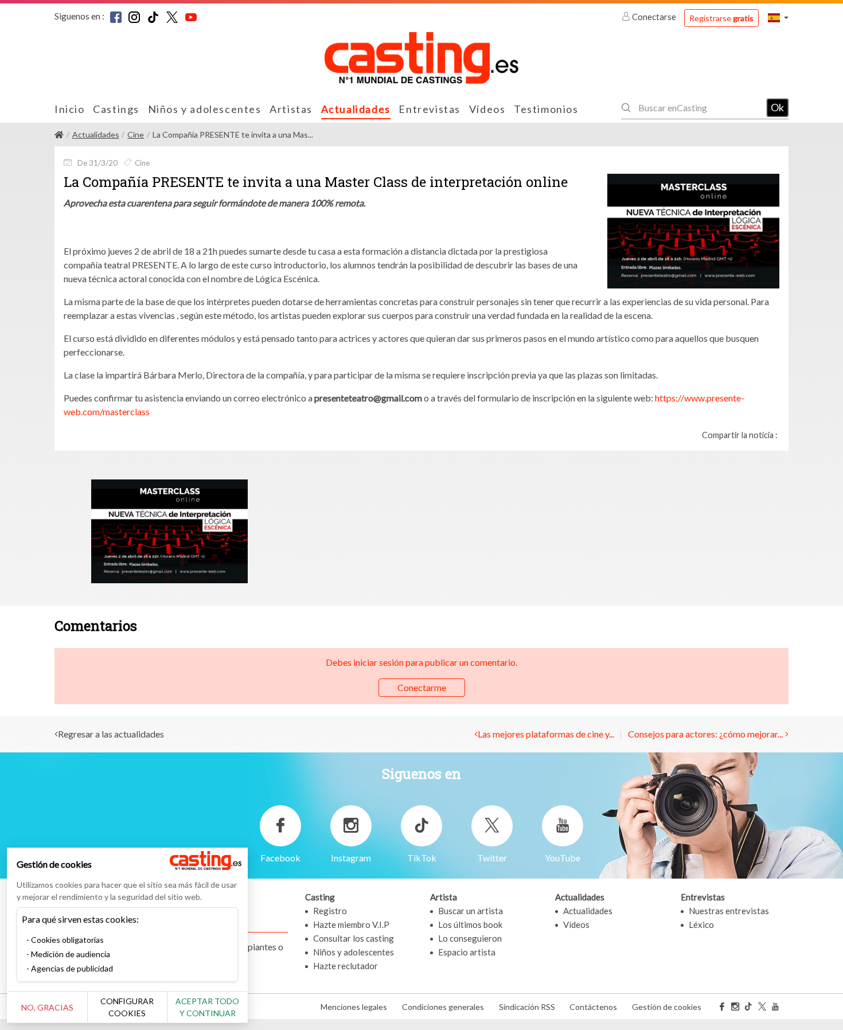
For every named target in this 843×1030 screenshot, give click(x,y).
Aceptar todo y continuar (207, 1007)
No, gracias (47, 1007)
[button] (778, 17)
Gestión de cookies (666, 1007)
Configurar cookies (127, 1007)
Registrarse (721, 18)
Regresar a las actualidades (111, 733)
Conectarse (654, 16)
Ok (777, 107)
